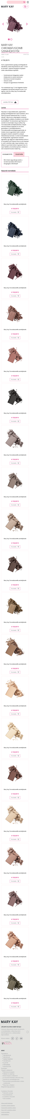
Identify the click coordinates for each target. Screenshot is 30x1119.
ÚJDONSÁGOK (7, 1055)
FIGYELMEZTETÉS (7, 154)
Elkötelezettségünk (8, 1072)
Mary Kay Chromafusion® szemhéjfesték (15, 204)
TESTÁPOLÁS (7, 1061)
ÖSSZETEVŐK (19, 154)
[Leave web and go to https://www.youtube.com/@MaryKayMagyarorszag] (21, 1038)
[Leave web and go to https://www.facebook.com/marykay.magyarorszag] (16, 1038)
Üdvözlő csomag (8, 1093)
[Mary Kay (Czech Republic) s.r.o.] (7, 6)
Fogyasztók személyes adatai (8, 1108)
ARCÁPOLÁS (6, 1057)
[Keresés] (24, 2)
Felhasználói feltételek (6, 1103)
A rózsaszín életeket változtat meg (13, 1077)
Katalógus (4, 1068)
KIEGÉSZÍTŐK (7, 1066)
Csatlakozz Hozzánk (7, 1091)
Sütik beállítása (5, 1114)
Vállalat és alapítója (8, 1074)
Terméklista (4, 1053)
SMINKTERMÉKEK (8, 1059)
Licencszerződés (5, 1112)
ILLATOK (5, 1063)
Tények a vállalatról (6, 1070)
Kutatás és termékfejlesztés (11, 1079)
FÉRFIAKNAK (6, 1064)
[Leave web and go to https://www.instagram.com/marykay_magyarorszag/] (12, 1038)
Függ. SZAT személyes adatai (8, 1110)
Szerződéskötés (7, 1095)
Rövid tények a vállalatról (10, 1076)
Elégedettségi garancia (7, 1087)
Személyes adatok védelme (8, 1105)
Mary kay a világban (8, 1085)
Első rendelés (7, 1098)
